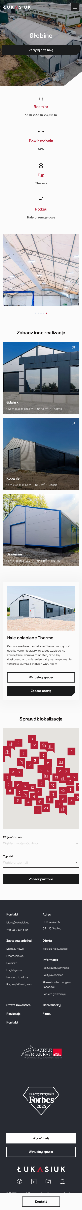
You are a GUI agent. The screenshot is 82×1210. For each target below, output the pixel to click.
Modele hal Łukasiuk (55, 948)
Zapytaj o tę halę (41, 50)
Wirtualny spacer (41, 677)
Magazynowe (15, 948)
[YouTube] (62, 1181)
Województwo (12, 837)
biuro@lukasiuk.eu (17, 922)
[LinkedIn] (34, 1181)
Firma (47, 1014)
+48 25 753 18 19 (17, 929)
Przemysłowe (14, 956)
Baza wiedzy (52, 1005)
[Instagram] (48, 1181)
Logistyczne (14, 970)
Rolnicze (11, 963)
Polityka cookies (53, 975)
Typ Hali (8, 856)
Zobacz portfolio (41, 879)
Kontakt (41, 1201)
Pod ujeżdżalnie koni (19, 984)
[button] (69, 781)
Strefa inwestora (18, 1005)
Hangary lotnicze (17, 977)
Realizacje (13, 1014)
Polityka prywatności (56, 968)
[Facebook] (19, 1181)
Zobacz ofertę (41, 691)
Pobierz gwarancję (54, 994)
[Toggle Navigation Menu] (75, 7)
